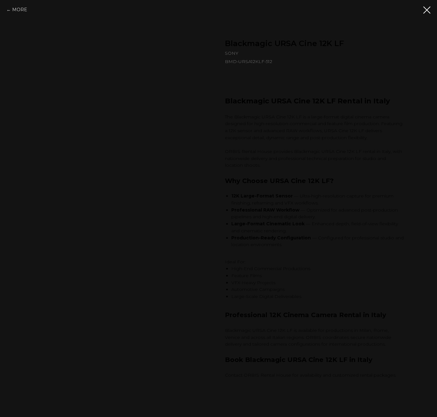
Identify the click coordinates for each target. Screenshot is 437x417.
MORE (19, 9)
